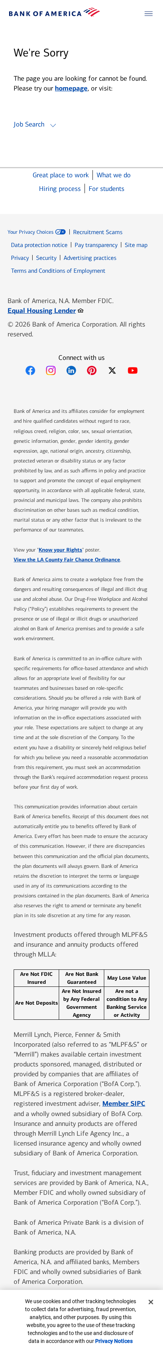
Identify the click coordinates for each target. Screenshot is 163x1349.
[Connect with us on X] (112, 370)
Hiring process (60, 189)
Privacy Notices (114, 1341)
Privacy (20, 257)
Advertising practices (90, 257)
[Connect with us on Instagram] (50, 370)
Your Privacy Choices (30, 232)
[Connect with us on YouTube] (132, 370)
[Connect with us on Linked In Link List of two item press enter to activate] (71, 370)
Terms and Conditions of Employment (58, 270)
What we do (114, 175)
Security (46, 257)
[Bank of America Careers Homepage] (54, 14)
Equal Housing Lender (45, 310)
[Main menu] (148, 13)
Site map (136, 245)
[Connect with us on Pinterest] (91, 370)
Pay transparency (96, 245)
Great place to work (61, 175)
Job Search (29, 124)
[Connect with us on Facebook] (30, 370)
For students (106, 189)
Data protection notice (39, 245)
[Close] (151, 1302)
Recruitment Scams (97, 232)
